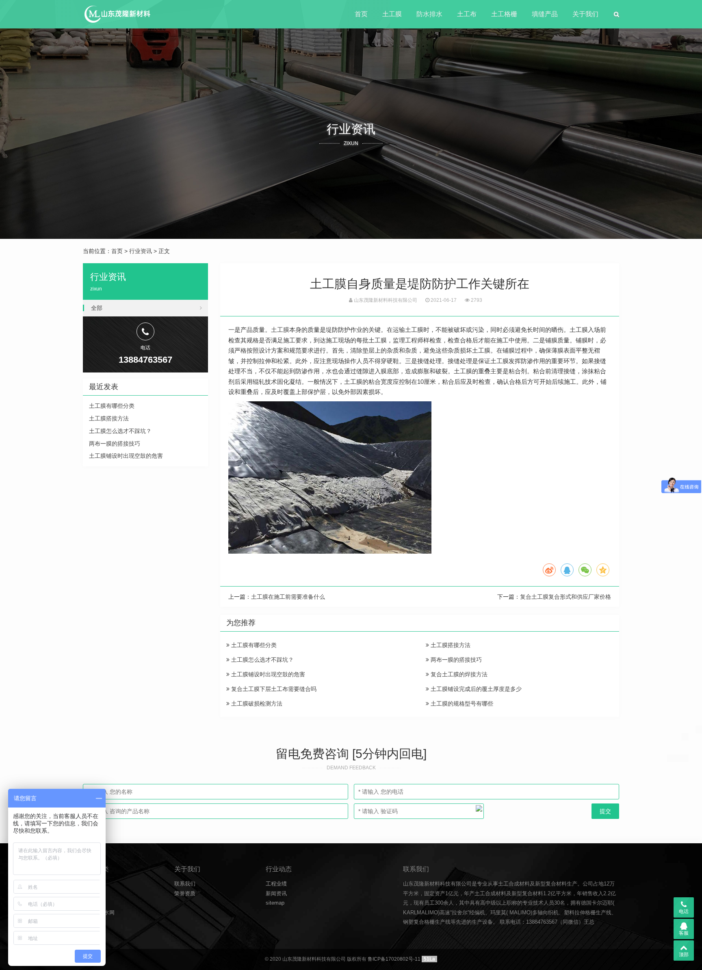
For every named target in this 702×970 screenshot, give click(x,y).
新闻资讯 (276, 893)
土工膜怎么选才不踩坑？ (262, 659)
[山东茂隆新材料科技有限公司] (117, 14)
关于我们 (585, 14)
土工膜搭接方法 (449, 645)
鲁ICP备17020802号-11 (394, 959)
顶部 (684, 954)
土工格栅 (504, 14)
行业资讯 (140, 251)
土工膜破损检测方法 (256, 703)
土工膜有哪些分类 (253, 645)
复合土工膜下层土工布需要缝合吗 (273, 689)
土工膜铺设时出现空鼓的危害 (267, 674)
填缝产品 (545, 14)
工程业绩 (276, 884)
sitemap (275, 903)
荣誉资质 (184, 893)
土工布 (467, 14)
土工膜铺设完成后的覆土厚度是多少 (475, 689)
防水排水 (429, 14)
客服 (684, 933)
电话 (684, 911)
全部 (96, 308)
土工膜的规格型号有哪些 (461, 703)
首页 (361, 14)
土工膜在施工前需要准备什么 (288, 596)
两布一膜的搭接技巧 (455, 659)
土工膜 (392, 14)
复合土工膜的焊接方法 (458, 674)
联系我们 (184, 884)
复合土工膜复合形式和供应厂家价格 (565, 596)
